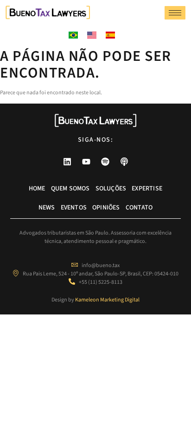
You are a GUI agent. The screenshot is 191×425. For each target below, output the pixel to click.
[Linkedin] (67, 161)
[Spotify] (105, 161)
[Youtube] (86, 161)
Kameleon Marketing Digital (107, 300)
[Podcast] (124, 161)
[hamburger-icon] (175, 13)
